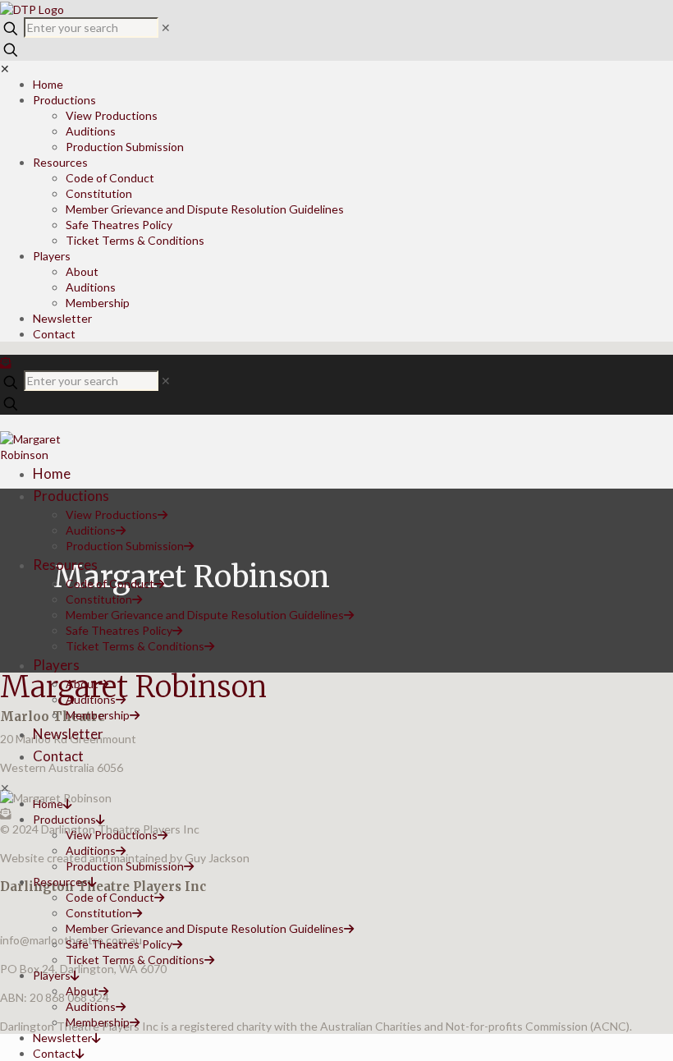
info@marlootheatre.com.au (71, 940)
